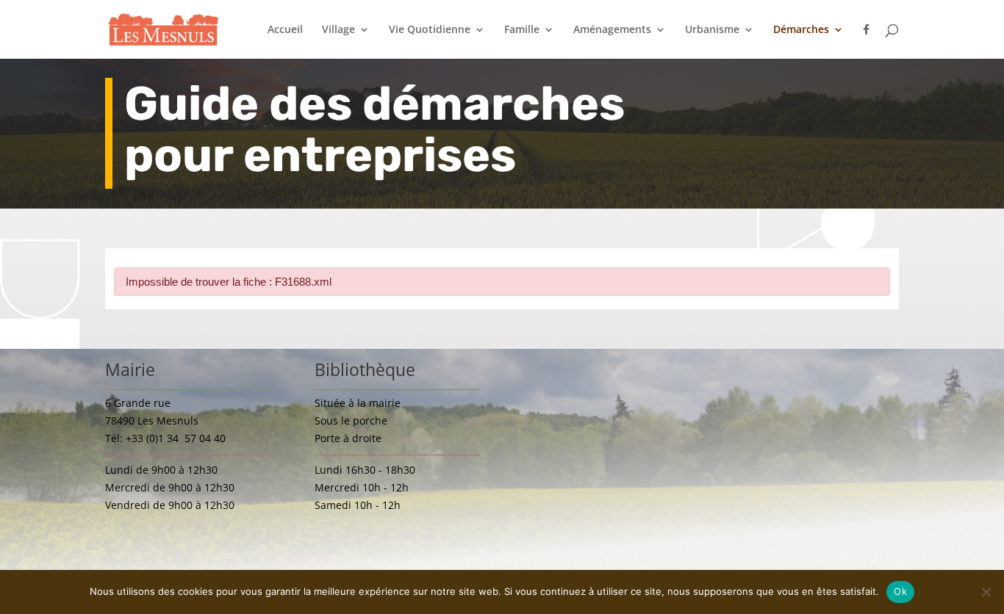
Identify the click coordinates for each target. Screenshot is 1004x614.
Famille (521, 30)
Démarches (801, 30)
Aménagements (612, 30)
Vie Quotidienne (429, 30)
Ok (900, 591)
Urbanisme (712, 30)
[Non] (985, 592)
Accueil (285, 30)
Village (338, 30)
